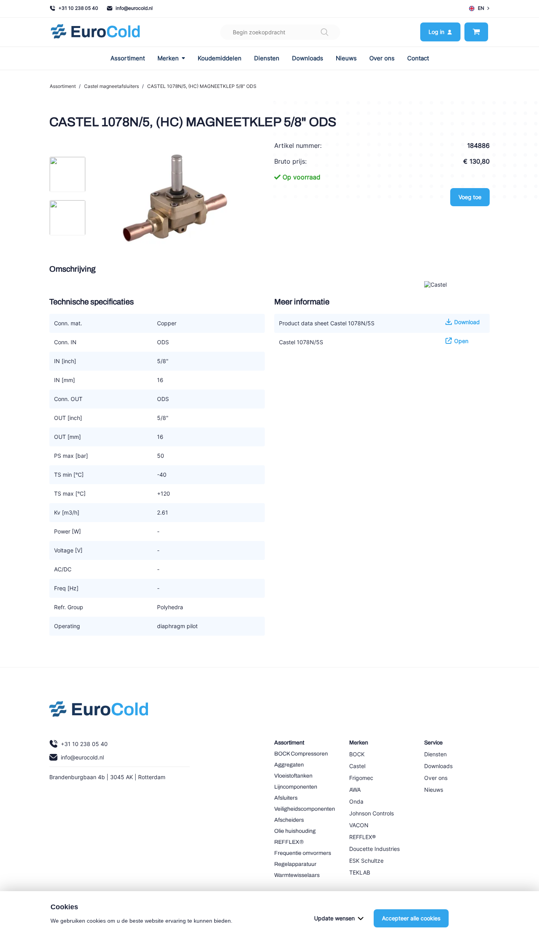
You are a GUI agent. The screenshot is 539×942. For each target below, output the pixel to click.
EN (481, 8)
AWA (355, 789)
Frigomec (361, 777)
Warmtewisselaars (297, 875)
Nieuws (346, 58)
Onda (356, 801)
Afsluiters (286, 798)
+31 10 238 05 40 (78, 8)
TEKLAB (359, 872)
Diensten (266, 58)
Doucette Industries (374, 848)
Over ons (382, 58)
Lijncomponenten (295, 787)
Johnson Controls (371, 813)
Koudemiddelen (219, 58)
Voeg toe (470, 197)
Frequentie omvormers (302, 853)
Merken (168, 58)
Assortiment (127, 58)
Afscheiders (289, 820)
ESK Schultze (366, 860)
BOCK (357, 754)
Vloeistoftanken (293, 776)
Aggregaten (289, 765)
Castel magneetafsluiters (111, 86)
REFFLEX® (289, 842)
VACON (359, 825)
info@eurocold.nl (134, 8)
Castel (357, 766)
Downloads (307, 58)
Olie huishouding (295, 831)
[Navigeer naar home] (95, 32)
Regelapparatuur (295, 864)
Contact (418, 58)
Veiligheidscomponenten (304, 809)
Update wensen (334, 918)
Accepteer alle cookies (411, 918)
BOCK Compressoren (301, 754)
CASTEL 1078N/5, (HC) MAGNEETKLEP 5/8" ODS (201, 86)
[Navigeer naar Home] (98, 711)
